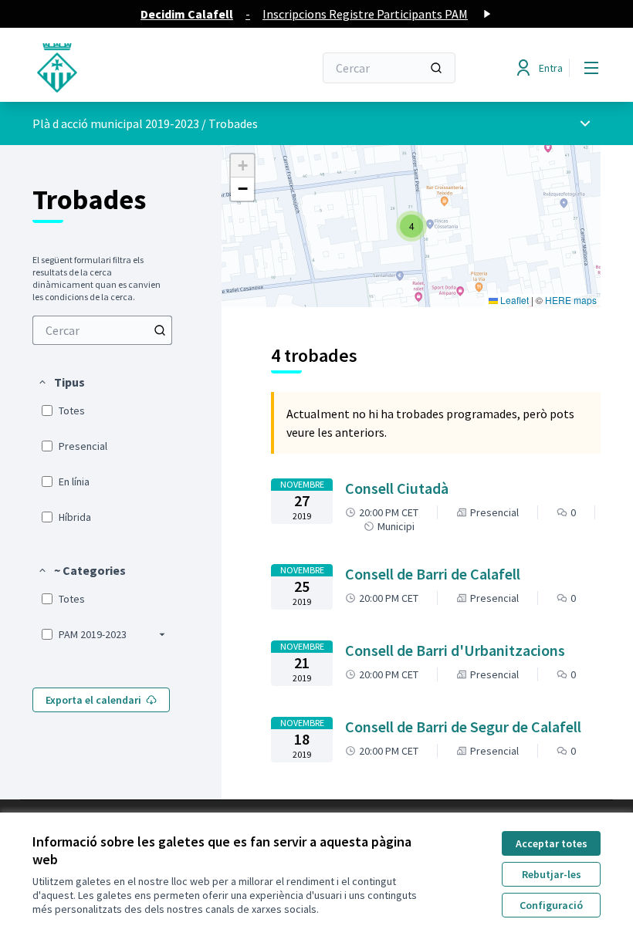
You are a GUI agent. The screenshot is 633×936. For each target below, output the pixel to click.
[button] (61, 382)
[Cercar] (436, 68)
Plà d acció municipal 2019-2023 (115, 123)
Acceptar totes (551, 843)
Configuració (551, 905)
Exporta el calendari (93, 700)
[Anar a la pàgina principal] (135, 68)
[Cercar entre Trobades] (160, 330)
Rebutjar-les (551, 874)
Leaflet (513, 299)
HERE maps (571, 299)
